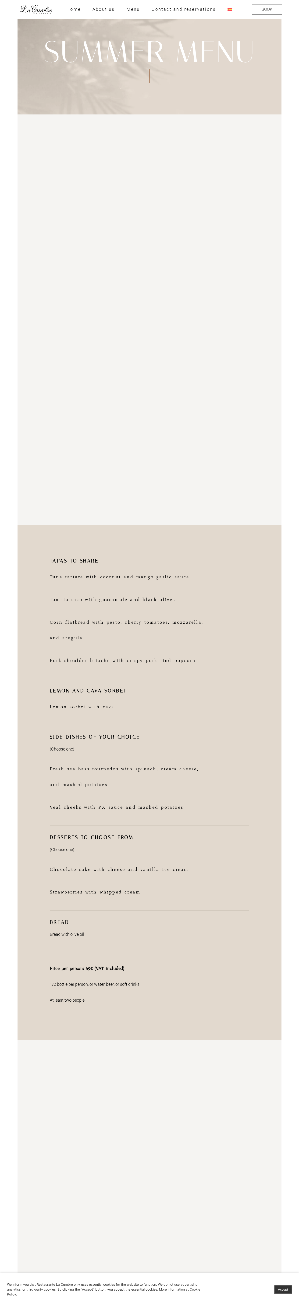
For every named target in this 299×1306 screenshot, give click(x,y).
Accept (283, 1289)
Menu (133, 9)
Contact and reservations (184, 9)
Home (74, 9)
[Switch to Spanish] (229, 9)
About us (104, 9)
